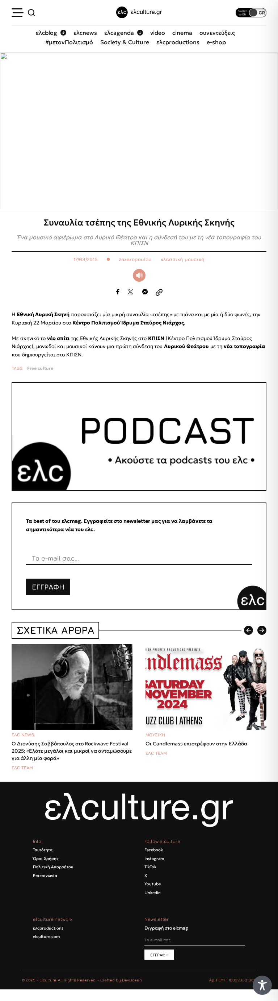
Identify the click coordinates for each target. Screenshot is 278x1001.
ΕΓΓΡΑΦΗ (48, 587)
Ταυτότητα (42, 849)
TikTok (150, 866)
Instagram (154, 858)
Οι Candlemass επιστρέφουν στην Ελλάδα (196, 743)
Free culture (40, 368)
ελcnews (85, 32)
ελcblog (46, 32)
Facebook (153, 849)
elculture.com (46, 936)
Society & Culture (124, 42)
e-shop (216, 42)
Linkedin (152, 892)
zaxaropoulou (135, 259)
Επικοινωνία (45, 875)
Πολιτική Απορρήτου (53, 866)
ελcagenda (119, 32)
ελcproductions (177, 42)
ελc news (23, 734)
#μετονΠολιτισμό (69, 42)
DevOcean (132, 979)
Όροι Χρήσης (45, 858)
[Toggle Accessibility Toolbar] (262, 985)
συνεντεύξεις (217, 32)
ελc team (22, 767)
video (157, 32)
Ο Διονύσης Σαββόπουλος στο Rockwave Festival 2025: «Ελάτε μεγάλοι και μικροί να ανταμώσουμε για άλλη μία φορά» (72, 750)
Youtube (152, 883)
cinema (182, 32)
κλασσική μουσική (183, 259)
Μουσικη (155, 734)
